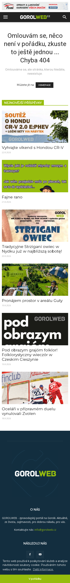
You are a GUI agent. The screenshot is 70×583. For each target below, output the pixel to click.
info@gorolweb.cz (45, 529)
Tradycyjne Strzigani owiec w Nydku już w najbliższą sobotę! (32, 249)
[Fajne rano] (35, 176)
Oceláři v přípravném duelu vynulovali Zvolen (28, 411)
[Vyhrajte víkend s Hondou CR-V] (35, 126)
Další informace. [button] (43, 569)
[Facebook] (30, 554)
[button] (65, 17)
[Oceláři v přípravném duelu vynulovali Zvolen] (35, 388)
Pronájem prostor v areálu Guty (32, 300)
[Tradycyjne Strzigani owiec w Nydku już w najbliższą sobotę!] (35, 225)
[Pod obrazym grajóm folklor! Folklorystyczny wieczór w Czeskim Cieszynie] (35, 329)
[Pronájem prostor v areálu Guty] (35, 280)
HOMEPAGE (44, 85)
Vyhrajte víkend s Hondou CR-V (33, 147)
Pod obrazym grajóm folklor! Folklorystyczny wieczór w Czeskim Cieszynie (29, 355)
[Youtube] (40, 554)
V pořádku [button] (35, 578)
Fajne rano (12, 197)
